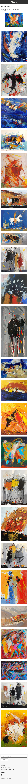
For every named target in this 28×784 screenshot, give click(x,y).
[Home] (14, 2)
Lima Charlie (8, 778)
